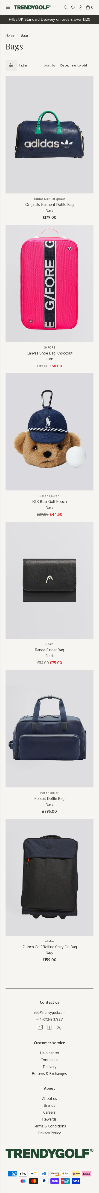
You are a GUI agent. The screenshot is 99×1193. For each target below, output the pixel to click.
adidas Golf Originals (49, 199)
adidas (50, 941)
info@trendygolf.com (49, 1012)
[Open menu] (8, 7)
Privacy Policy (49, 1133)
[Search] (66, 7)
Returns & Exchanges (49, 1073)
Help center (49, 1053)
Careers (49, 1112)
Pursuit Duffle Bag (49, 798)
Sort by (50, 65)
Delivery (49, 1066)
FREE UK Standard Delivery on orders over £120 (49, 19)
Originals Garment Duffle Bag (49, 204)
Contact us (49, 1060)
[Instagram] (40, 1027)
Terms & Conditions (49, 1126)
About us (49, 1098)
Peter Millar (49, 793)
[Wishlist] (73, 7)
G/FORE (49, 347)
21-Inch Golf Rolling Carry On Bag (49, 947)
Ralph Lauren (49, 496)
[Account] (80, 7)
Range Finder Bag (49, 650)
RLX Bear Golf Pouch (49, 501)
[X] (58, 1027)
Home (10, 35)
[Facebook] (49, 1027)
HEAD (49, 644)
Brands (49, 1105)
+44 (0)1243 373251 (49, 1019)
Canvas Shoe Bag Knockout (50, 353)
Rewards (49, 1119)
